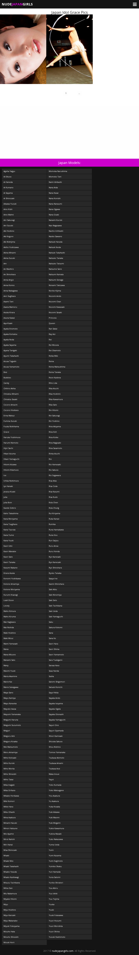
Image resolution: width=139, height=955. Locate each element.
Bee (5, 372)
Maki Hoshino (10, 633)
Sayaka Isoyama (56, 703)
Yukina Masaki (55, 833)
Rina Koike (53, 437)
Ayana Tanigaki (10, 350)
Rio (50, 459)
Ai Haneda (8, 182)
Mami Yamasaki (11, 643)
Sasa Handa (54, 671)
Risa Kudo (53, 497)
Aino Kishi (8, 209)
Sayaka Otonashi (56, 714)
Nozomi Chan (55, 301)
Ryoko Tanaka (55, 573)
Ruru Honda (54, 551)
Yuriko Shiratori (56, 882)
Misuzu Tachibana (12, 882)
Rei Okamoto (55, 350)
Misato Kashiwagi (11, 877)
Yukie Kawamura (56, 828)
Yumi (51, 850)
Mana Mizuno (10, 654)
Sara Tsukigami (55, 660)
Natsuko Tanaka (56, 258)
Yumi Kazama (55, 855)
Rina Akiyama (55, 426)
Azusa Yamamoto (11, 366)
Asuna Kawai (9, 318)
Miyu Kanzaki (9, 915)
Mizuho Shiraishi (11, 937)
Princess (52, 318)
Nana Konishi (55, 198)
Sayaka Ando (54, 698)
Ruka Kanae (54, 518)
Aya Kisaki (8, 323)
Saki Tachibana (55, 605)
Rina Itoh (53, 432)
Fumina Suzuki (10, 421)
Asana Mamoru (10, 307)
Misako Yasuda (10, 871)
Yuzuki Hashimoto (57, 937)
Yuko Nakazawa (56, 839)
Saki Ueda (53, 611)
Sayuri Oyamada (56, 730)
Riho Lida (53, 383)
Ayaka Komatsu (10, 334)
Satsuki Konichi (55, 687)
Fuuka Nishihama (11, 426)
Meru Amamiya (10, 752)
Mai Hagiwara (10, 622)
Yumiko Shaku (55, 866)
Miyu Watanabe (10, 920)
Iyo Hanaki (8, 486)
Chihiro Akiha (10, 388)
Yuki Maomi (54, 817)
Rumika (52, 524)
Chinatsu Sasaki (10, 399)
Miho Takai (8, 779)
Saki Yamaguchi (56, 616)
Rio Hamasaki (55, 464)
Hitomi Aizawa (10, 464)
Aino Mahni (9, 214)
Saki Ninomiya (55, 595)
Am (5, 263)
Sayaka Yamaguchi (57, 719)
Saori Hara (53, 643)
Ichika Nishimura (11, 480)
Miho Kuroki (9, 763)
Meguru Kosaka (10, 741)
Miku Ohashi (9, 812)
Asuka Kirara (9, 312)
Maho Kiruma (10, 616)
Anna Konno (9, 285)
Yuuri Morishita (56, 926)
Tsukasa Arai (54, 768)
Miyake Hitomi (10, 899)
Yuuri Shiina (54, 931)
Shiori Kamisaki (56, 736)
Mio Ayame (9, 833)
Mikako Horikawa (11, 795)
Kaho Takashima (11, 513)
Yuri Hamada (55, 871)
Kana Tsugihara (10, 524)
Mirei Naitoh (9, 839)
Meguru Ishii (9, 736)
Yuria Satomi (54, 877)
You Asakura (54, 795)
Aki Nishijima (9, 241)
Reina (51, 361)
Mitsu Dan (8, 888)
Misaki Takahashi (11, 866)
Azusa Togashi (10, 361)
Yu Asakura (54, 801)
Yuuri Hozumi (55, 920)
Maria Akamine (10, 676)
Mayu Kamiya (10, 698)
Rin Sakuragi (54, 415)
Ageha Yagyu (9, 171)
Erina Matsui (9, 415)
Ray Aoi (52, 334)
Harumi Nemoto (11, 442)
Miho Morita (9, 768)
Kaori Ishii (8, 546)
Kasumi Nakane (10, 567)
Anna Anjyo (9, 280)
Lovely (6, 605)
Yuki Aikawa (54, 812)
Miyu (6, 904)
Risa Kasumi (54, 491)
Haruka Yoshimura (12, 437)
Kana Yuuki (9, 540)
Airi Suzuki (8, 225)
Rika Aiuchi (54, 388)
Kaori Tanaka (9, 562)
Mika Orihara (9, 790)
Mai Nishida (9, 627)
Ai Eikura (7, 176)
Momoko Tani (55, 176)
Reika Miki (53, 356)
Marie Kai (8, 681)
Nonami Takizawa (57, 285)
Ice (5, 475)
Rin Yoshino (54, 421)
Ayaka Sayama (10, 345)
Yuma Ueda (54, 844)
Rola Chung (54, 508)
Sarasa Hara (54, 665)
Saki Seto (53, 600)
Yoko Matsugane (56, 790)
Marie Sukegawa (11, 687)
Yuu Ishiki (53, 893)
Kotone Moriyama (12, 589)
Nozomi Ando (55, 296)
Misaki (6, 855)
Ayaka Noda (9, 339)
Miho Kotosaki (10, 757)
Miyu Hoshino (10, 909)
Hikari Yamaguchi (11, 459)
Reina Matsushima (57, 366)
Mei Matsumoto (11, 747)
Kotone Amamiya (11, 584)
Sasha (51, 676)
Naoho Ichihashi (56, 231)
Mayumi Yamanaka (12, 714)
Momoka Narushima (58, 171)
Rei (50, 339)
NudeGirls (17, 4)
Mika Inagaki (9, 785)
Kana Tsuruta (9, 529)
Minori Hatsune (10, 828)
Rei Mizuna (54, 345)
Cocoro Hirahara (11, 410)
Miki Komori (9, 801)
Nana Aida (53, 187)
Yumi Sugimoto (56, 861)
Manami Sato (9, 660)
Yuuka (51, 904)
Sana (51, 633)
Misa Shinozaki (10, 850)
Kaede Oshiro (10, 508)
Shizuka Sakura (55, 741)
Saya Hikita (53, 692)
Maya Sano (8, 692)
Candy (6, 383)
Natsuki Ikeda (55, 247)
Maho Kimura (10, 611)
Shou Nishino (55, 747)
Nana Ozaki (54, 214)
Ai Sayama (8, 193)
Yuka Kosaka (54, 806)
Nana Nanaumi (55, 203)
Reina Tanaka (55, 372)
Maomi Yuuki (9, 671)
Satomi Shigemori (57, 681)
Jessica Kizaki (9, 491)
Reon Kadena (55, 377)
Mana (6, 649)
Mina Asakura (10, 817)
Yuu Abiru (53, 888)
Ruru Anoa (53, 546)
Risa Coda (53, 486)
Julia (5, 497)
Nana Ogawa (54, 209)
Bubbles (7, 377)
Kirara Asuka (9, 573)
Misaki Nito (8, 861)
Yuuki (51, 909)
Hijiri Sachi (8, 448)
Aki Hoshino (9, 231)
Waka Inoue (54, 774)
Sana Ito (52, 638)
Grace (6, 432)
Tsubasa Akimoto (56, 757)
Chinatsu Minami (11, 394)
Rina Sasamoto (55, 448)
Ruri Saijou (53, 540)
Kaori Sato (8, 556)
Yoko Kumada (55, 785)
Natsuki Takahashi (57, 252)
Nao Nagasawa (55, 225)
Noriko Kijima (55, 290)
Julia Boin (8, 502)
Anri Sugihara (10, 296)
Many (6, 665)
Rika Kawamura (56, 399)
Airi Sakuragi (9, 220)
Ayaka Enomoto (11, 328)
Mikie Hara (8, 806)
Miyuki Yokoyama (11, 926)
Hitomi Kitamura (11, 470)
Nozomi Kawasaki (57, 307)
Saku (51, 622)
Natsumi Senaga (56, 280)
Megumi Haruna (11, 719)
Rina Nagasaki (55, 442)
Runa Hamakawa (56, 529)
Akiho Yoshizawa (11, 247)
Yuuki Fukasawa (56, 915)
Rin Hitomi (53, 410)
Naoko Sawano (55, 236)
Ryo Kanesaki (55, 556)
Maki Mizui (8, 638)
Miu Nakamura (10, 893)
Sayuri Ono (54, 725)
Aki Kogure (8, 236)
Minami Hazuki (10, 823)
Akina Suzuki (9, 258)
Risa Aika (53, 480)
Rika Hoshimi (55, 394)
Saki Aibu (53, 589)
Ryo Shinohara (55, 567)
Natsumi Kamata (56, 274)
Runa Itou (53, 535)
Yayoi (51, 779)
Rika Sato (53, 404)
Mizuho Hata (9, 931)
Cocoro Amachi (10, 404)
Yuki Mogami (55, 823)
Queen (52, 323)
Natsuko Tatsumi (56, 263)
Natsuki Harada (55, 241)
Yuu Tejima (54, 899)
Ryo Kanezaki (55, 562)
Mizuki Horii (9, 942)
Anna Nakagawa (11, 290)
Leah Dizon (9, 600)
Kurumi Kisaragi (11, 595)
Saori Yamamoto (56, 654)
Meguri (7, 730)
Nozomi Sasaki (55, 312)
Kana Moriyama (11, 518)
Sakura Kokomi (55, 627)
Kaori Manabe (10, 551)
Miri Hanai (8, 844)
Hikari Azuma (10, 453)
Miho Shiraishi (10, 774)
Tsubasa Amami (56, 763)
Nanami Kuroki (55, 220)
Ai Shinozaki (9, 198)
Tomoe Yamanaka (57, 752)
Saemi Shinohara (56, 584)
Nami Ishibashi (55, 182)
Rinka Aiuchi (54, 453)
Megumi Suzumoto (12, 725)
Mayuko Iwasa (10, 709)
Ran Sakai (53, 328)
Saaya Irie (53, 578)
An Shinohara (10, 274)
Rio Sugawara (55, 475)
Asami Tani (8, 301)
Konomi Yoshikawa (12, 578)
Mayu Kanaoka (10, 703)
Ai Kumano (8, 187)
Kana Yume (9, 535)
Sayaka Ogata (55, 709)
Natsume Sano (55, 269)
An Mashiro (9, 269)
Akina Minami (10, 252)
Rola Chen (53, 502)
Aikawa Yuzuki (10, 203)
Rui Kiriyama (54, 513)
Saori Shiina (54, 649)
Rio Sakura (53, 470)
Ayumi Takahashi (11, 356)
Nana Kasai (53, 193)
